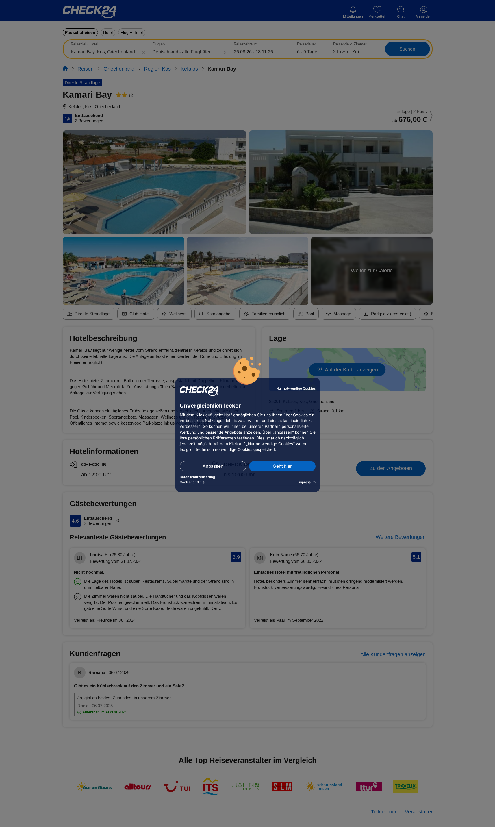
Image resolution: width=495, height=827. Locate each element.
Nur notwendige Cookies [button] (296, 388)
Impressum (307, 482)
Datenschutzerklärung (197, 477)
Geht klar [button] (282, 466)
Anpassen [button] (213, 466)
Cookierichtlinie (192, 482)
